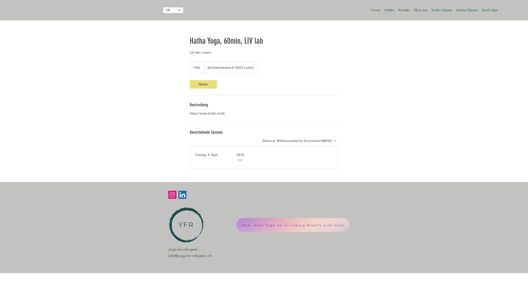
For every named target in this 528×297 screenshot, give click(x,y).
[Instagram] (172, 195)
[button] (389, 10)
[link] (203, 84)
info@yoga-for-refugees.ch (190, 255)
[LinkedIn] (182, 195)
